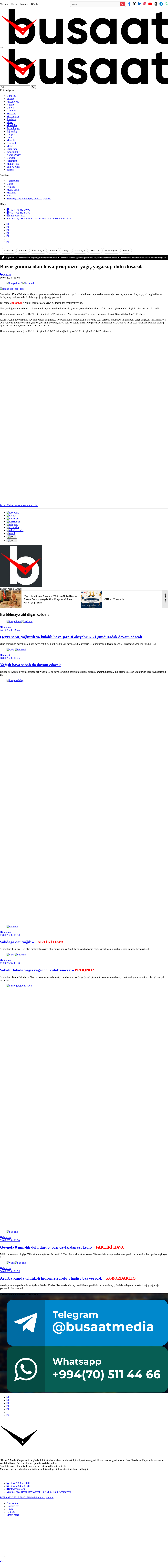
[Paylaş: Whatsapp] (13, 518)
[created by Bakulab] (87, 1555)
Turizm (10, 169)
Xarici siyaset (14, 154)
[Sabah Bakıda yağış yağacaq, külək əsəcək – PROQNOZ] (16, 954)
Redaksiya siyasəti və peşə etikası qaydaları (29, 198)
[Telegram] (8, 233)
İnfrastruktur (13, 151)
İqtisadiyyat (13, 101)
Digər (126, 250)
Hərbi (9, 137)
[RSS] (8, 241)
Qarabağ (11, 157)
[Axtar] (122, 4)
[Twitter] (8, 227)
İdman (10, 122)
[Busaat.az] (84, 44)
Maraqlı (11, 140)
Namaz (24, 4)
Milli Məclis (13, 163)
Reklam (11, 186)
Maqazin (11, 113)
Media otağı (13, 189)
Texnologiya (13, 128)
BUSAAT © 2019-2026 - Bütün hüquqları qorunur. (26, 1497)
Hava (14, 4)
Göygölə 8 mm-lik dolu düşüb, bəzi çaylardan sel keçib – (62, 1247)
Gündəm (11, 95)
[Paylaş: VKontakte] (13, 527)
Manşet (6, 655)
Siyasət (10, 98)
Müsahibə (12, 125)
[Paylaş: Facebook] (13, 512)
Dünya (10, 107)
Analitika (11, 119)
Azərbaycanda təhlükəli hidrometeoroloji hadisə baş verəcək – (68, 1278)
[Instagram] (8, 230)
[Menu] (1, 47)
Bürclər (35, 4)
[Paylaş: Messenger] (13, 521)
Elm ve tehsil (13, 166)
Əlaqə (10, 183)
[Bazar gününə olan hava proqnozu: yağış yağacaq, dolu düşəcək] (20, 283)
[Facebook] (8, 224)
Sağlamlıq (12, 131)
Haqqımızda (13, 180)
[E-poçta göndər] (11, 533)
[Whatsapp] (8, 236)
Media (10, 146)
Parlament (12, 160)
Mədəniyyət (13, 116)
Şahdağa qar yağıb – (31, 942)
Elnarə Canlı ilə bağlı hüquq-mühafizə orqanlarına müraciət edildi (66, 258)
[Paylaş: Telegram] (12, 524)
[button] (11, 536)
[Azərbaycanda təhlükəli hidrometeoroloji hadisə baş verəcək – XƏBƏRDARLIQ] (16, 1262)
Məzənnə (11, 192)
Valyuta (4, 4)
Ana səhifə (12, 1503)
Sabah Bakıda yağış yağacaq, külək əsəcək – (47, 970)
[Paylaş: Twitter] (11, 515)
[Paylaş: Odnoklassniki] (15, 530)
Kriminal (11, 143)
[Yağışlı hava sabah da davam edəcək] (16, 649)
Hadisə (10, 104)
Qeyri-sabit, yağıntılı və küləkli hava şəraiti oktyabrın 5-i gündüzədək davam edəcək (71, 637)
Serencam (12, 149)
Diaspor (11, 134)
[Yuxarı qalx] (1, 1561)
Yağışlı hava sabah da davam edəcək (30, 665)
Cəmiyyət (12, 110)
